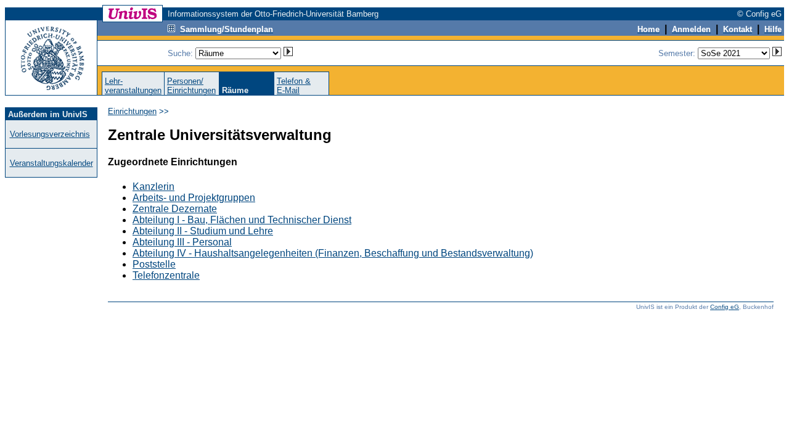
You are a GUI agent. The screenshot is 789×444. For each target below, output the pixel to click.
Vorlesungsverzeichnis (50, 134)
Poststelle (154, 264)
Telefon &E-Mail (294, 85)
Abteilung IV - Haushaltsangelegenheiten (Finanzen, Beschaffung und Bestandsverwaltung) (333, 253)
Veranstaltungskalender (51, 163)
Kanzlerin (153, 186)
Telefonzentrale (166, 275)
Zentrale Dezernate (175, 209)
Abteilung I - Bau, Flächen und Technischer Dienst (242, 220)
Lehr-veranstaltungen (133, 85)
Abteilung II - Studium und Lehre (203, 231)
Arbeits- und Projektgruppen (194, 197)
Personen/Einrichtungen (191, 85)
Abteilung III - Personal (182, 242)
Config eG (724, 306)
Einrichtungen (132, 111)
